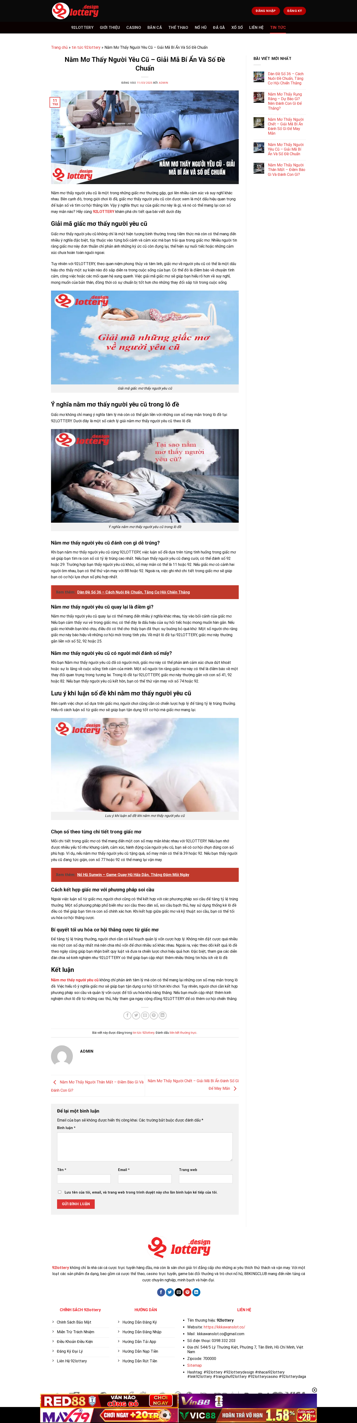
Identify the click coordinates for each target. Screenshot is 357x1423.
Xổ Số (237, 27)
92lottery (82, 27)
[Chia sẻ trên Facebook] (127, 1016)
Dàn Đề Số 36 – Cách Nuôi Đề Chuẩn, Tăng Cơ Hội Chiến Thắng (286, 78)
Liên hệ (256, 27)
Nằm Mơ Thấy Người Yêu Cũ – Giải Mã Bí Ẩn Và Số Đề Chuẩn (286, 149)
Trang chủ (59, 47)
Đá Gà (219, 27)
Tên (61, 1170)
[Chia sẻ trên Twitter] (136, 1016)
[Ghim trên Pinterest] (154, 1016)
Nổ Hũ (201, 27)
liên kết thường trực (183, 1032)
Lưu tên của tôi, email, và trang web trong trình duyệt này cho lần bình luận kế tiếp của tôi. (141, 1192)
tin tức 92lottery (86, 47)
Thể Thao (178, 27)
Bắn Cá (154, 27)
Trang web (188, 1170)
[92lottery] (75, 11)
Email (124, 1170)
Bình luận (66, 1128)
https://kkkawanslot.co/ (224, 1327)
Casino (133, 27)
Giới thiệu (110, 27)
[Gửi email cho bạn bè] (145, 1016)
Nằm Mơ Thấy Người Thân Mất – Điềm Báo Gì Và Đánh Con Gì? (286, 170)
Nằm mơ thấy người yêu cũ (75, 980)
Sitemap (194, 1365)
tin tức (278, 27)
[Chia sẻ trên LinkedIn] (163, 1016)
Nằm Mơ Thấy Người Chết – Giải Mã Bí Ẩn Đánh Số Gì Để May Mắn (286, 126)
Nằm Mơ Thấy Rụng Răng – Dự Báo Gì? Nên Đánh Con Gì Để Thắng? (285, 101)
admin (163, 82)
